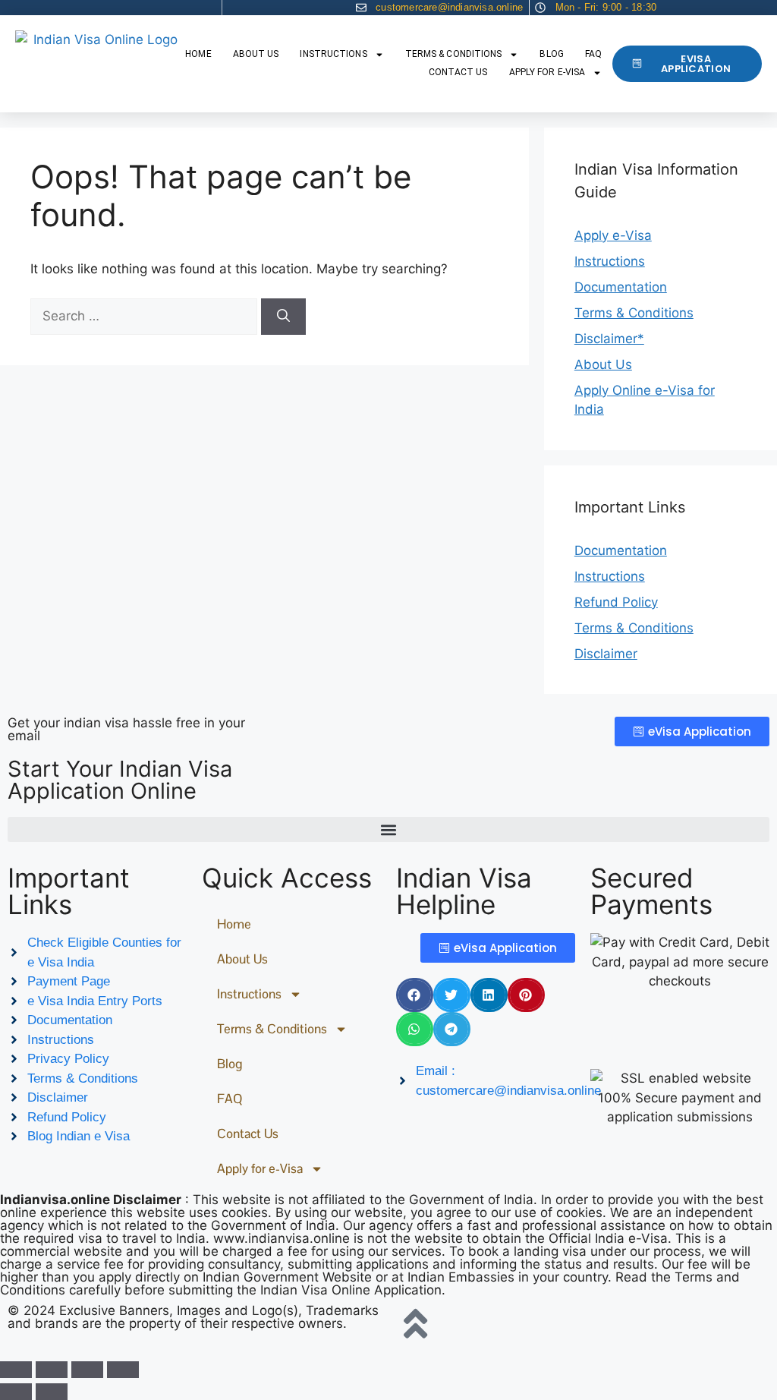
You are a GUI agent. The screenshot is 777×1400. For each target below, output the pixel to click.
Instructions (333, 54)
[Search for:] (145, 315)
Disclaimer (605, 653)
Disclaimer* (609, 338)
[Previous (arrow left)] (16, 1391)
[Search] (283, 316)
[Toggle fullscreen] (52, 1369)
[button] (388, 829)
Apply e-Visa (613, 235)
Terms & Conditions (453, 54)
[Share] (87, 1369)
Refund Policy (616, 602)
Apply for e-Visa (547, 72)
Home (198, 54)
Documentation (620, 287)
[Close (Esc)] (123, 1369)
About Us (256, 54)
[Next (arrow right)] (52, 1391)
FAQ (593, 54)
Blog (551, 54)
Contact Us (458, 72)
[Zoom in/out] (16, 1369)
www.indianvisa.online (281, 1238)
